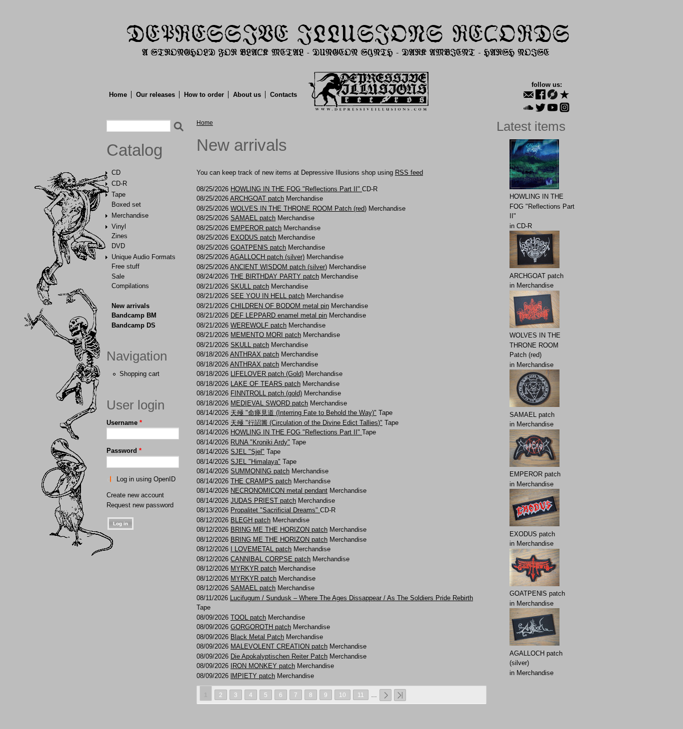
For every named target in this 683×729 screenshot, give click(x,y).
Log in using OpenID (146, 479)
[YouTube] (553, 107)
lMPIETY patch (252, 676)
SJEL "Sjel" (247, 451)
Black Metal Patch (257, 637)
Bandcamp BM (134, 315)
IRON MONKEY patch (262, 666)
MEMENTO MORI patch (265, 335)
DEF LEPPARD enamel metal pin (278, 315)
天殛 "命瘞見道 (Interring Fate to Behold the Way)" (303, 412)
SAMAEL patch (253, 218)
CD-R (119, 183)
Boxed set (126, 204)
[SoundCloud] (529, 107)
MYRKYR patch (253, 578)
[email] (529, 94)
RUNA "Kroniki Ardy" (260, 442)
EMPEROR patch (256, 228)
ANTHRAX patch (254, 354)
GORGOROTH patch (260, 627)
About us (247, 94)
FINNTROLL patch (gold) (266, 393)
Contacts (283, 94)
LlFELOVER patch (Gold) (267, 373)
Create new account (135, 495)
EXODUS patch (253, 237)
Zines (120, 236)
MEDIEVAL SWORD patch (269, 403)
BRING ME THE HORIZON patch (279, 529)
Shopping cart (140, 373)
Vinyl (119, 226)
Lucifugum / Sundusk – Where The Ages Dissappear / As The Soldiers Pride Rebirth (351, 598)
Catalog (134, 150)
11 (361, 695)
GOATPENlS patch (258, 247)
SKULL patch (249, 286)
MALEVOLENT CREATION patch (279, 646)
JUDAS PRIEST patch (263, 500)
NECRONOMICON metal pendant (279, 490)
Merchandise (130, 215)
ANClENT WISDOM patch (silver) (278, 267)
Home (118, 94)
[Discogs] (553, 94)
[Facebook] (541, 94)
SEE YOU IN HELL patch (267, 296)
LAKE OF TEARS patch (265, 383)
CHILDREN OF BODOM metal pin (279, 306)
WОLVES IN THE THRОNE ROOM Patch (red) (298, 208)
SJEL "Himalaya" (255, 461)
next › (386, 695)
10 (342, 695)
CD (116, 172)
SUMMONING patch (260, 471)
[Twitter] (541, 107)
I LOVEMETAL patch (261, 549)
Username (124, 422)
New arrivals (131, 306)
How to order (204, 94)
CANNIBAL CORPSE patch (270, 559)
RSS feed (409, 172)
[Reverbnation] (565, 94)
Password (124, 450)
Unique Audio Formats (144, 257)
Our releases (155, 94)
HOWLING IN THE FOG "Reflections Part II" (296, 189)
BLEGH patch (250, 520)
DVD (118, 246)
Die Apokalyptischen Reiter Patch (279, 656)
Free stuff (126, 266)
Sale (118, 276)
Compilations (130, 286)
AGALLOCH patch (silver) (267, 257)
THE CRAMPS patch (261, 481)
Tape (119, 194)
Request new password (140, 505)
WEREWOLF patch (258, 325)
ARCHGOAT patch (257, 198)
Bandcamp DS (134, 325)
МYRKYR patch (253, 568)
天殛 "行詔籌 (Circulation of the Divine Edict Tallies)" (306, 422)
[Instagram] (565, 107)
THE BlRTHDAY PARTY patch (274, 276)
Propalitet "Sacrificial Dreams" (275, 510)
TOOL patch (248, 617)
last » (400, 695)
